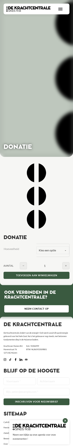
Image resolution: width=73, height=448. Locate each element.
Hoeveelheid (11, 248)
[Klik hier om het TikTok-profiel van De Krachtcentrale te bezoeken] (10, 359)
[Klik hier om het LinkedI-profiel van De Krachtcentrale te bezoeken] (20, 359)
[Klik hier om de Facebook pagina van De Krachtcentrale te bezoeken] (15, 359)
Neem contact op (36, 308)
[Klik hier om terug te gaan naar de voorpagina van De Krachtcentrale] (28, 9)
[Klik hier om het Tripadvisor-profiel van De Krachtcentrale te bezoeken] (26, 359)
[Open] (60, 9)
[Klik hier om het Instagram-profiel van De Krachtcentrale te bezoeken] (5, 359)
